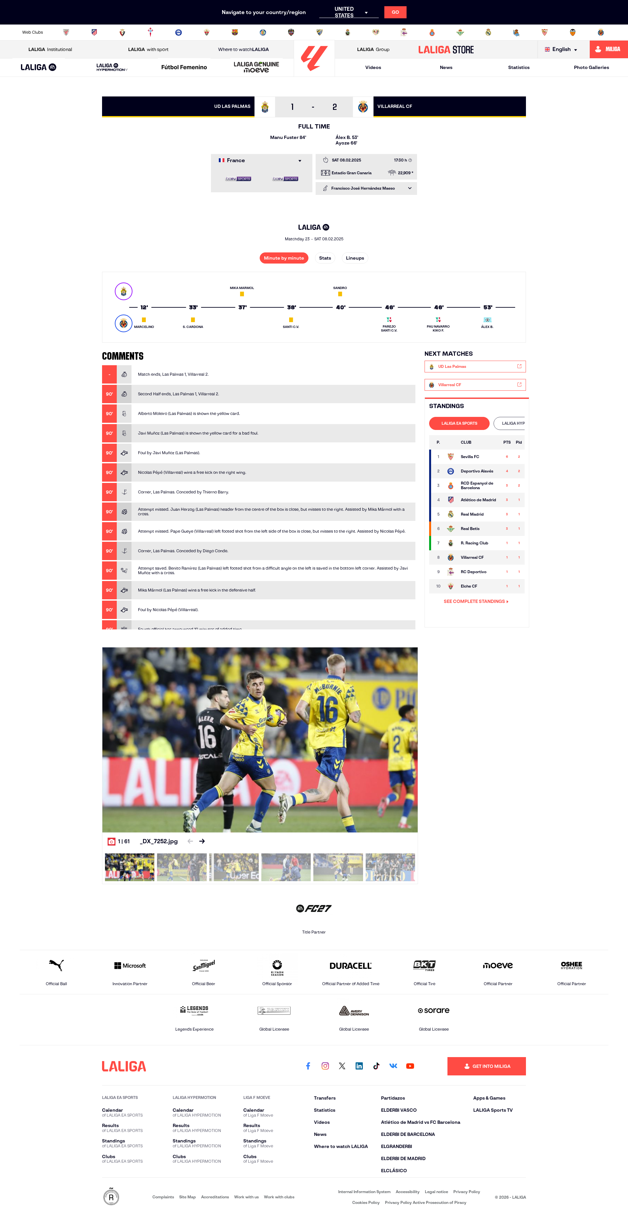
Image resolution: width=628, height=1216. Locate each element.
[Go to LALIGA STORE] (446, 49)
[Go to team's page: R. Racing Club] (451, 543)
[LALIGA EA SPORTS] (39, 67)
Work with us (246, 1197)
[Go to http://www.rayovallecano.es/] (376, 32)
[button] (39, 68)
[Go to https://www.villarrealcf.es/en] (601, 32)
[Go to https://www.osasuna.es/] (122, 32)
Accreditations (215, 1197)
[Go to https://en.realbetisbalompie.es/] (460, 32)
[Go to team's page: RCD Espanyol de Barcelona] (451, 485)
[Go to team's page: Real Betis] (451, 529)
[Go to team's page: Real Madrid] (451, 514)
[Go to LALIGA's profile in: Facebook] (308, 1066)
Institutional (50, 49)
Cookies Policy (366, 1202)
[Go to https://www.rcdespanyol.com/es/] (432, 32)
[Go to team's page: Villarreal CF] (451, 557)
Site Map (187, 1197)
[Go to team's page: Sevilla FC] (451, 457)
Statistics (519, 67)
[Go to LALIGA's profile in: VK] (393, 1066)
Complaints (163, 1197)
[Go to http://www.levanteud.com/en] (291, 32)
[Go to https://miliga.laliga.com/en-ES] (609, 49)
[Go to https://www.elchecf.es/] (207, 32)
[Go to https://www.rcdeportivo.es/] (404, 32)
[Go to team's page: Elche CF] (451, 586)
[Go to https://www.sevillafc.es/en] (545, 32)
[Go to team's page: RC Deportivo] (451, 572)
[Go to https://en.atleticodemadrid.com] (94, 32)
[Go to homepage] (314, 74)
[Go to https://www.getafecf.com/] (263, 32)
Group (373, 49)
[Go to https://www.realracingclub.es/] (348, 32)
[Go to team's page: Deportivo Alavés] (451, 471)
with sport (148, 49)
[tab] (459, 423)
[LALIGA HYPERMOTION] (112, 67)
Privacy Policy (466, 1192)
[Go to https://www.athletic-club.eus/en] (66, 32)
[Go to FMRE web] (111, 1197)
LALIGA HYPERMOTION (524, 423)
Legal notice (436, 1192)
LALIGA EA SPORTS (459, 423)
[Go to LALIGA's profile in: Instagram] (325, 1066)
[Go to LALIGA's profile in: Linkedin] (359, 1066)
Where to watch (243, 49)
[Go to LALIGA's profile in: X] (342, 1066)
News (446, 67)
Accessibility (408, 1192)
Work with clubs (279, 1197)
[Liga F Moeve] (184, 67)
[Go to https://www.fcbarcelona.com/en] (235, 32)
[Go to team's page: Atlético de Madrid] (451, 500)
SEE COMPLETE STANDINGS (474, 601)
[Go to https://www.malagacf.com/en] (319, 32)
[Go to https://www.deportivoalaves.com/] (178, 32)
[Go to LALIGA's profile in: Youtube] (410, 1066)
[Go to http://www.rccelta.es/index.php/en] (150, 32)
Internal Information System (364, 1192)
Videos (373, 67)
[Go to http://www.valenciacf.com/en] (573, 32)
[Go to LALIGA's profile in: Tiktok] (376, 1066)
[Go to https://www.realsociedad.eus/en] (516, 32)
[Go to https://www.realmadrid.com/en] (488, 32)
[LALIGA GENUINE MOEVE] (256, 67)
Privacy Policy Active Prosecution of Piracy (425, 1202)
